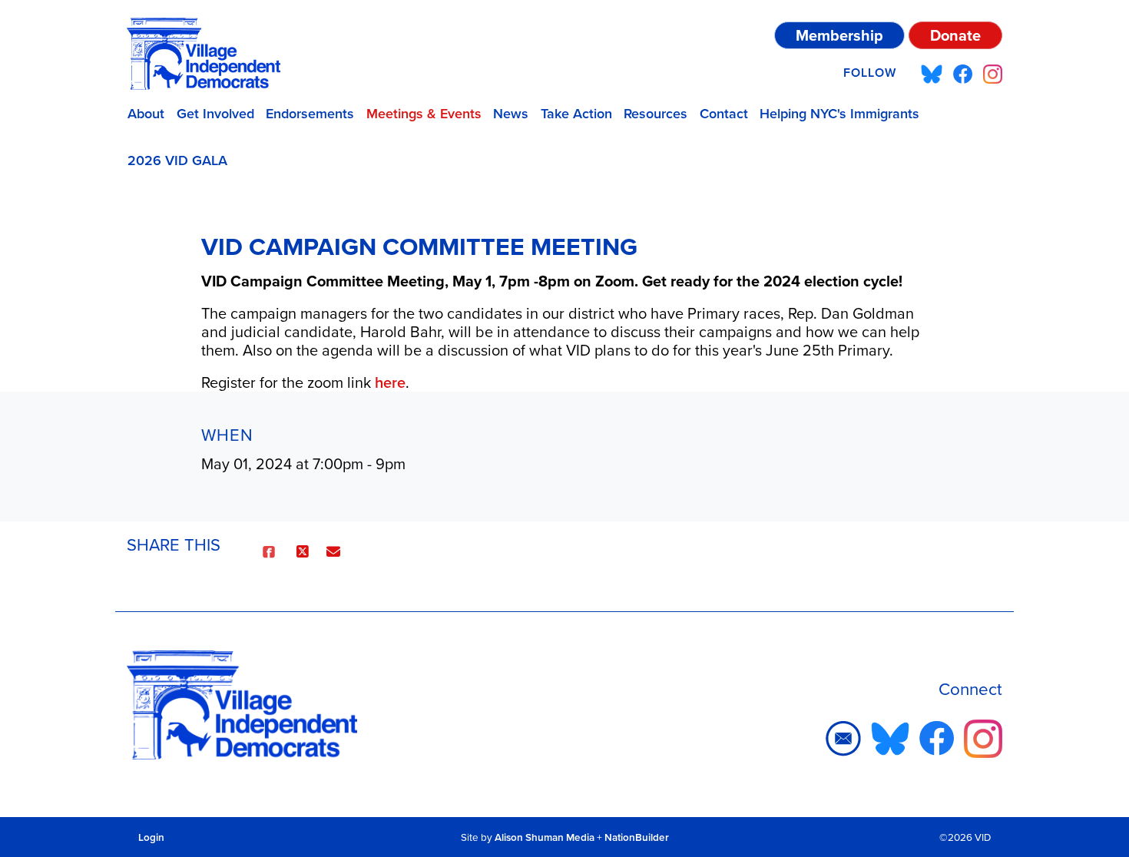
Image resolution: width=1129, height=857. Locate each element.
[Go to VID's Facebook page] (962, 73)
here (390, 382)
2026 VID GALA (177, 160)
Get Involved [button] (215, 113)
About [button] (145, 113)
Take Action (576, 113)
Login (151, 837)
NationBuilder (636, 837)
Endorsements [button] (310, 113)
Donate (955, 35)
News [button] (510, 113)
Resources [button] (655, 113)
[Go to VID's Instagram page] (992, 73)
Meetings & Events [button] (424, 113)
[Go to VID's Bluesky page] (931, 73)
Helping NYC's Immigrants (839, 113)
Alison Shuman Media (544, 837)
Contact (724, 113)
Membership (839, 35)
